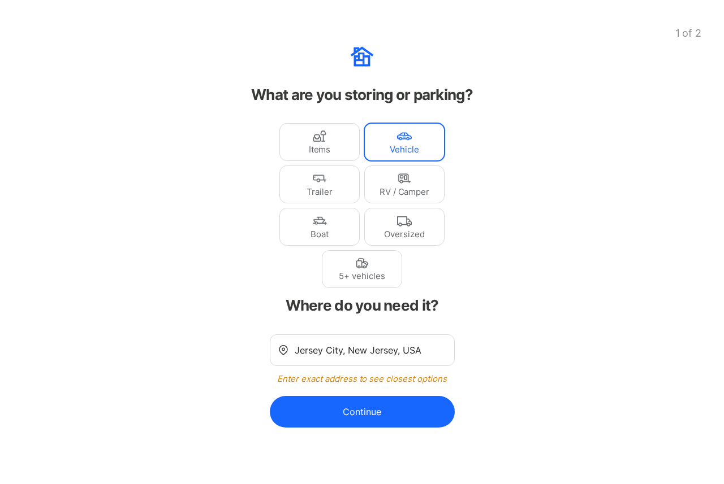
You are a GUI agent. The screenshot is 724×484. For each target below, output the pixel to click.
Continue (362, 411)
